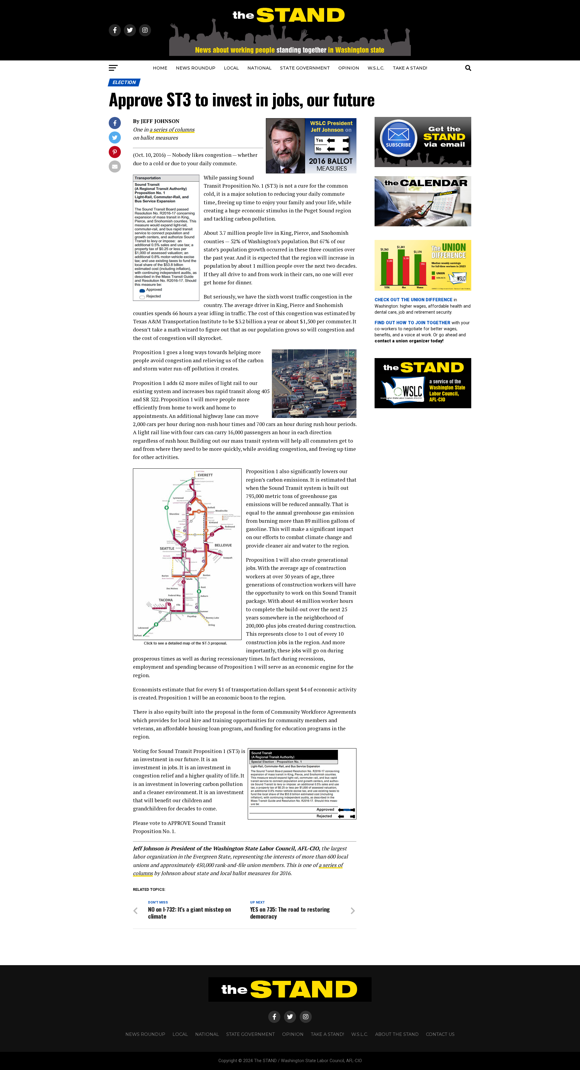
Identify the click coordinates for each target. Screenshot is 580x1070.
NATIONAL (259, 68)
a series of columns (172, 129)
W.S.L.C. (376, 68)
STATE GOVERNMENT (305, 68)
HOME (160, 68)
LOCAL (231, 68)
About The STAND (397, 1034)
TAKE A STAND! (410, 68)
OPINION (348, 68)
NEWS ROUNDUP (195, 68)
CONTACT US (440, 1034)
